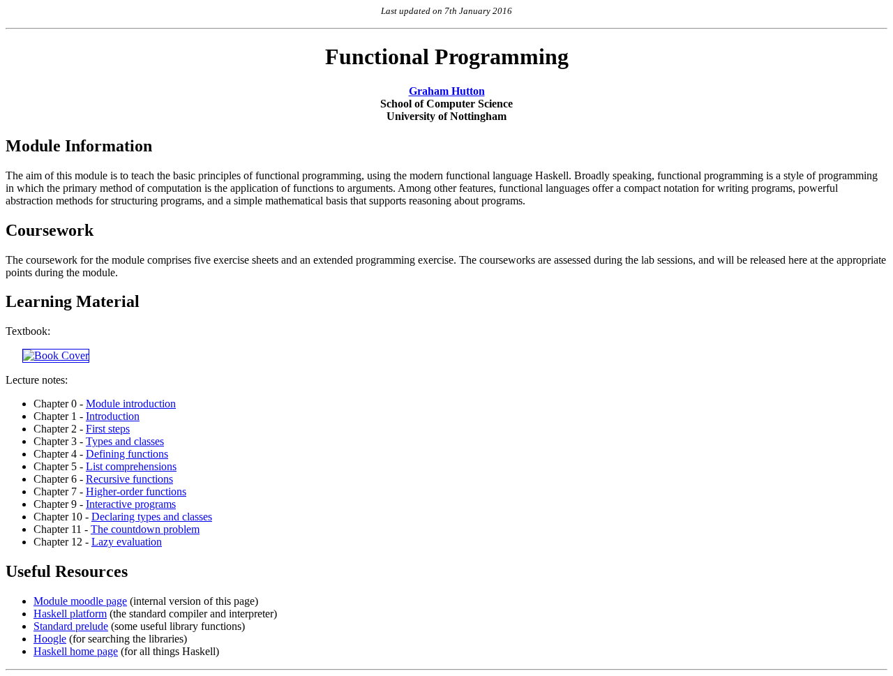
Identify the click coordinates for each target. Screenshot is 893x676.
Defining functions (127, 454)
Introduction (113, 416)
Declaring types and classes (151, 517)
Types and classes (125, 441)
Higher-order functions (136, 491)
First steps (108, 429)
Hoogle (49, 639)
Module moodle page (80, 601)
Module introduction (131, 404)
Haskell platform (70, 613)
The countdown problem (145, 529)
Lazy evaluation (126, 542)
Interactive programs (131, 504)
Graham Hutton (447, 91)
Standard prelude (70, 626)
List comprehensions (131, 466)
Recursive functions (129, 479)
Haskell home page (75, 651)
